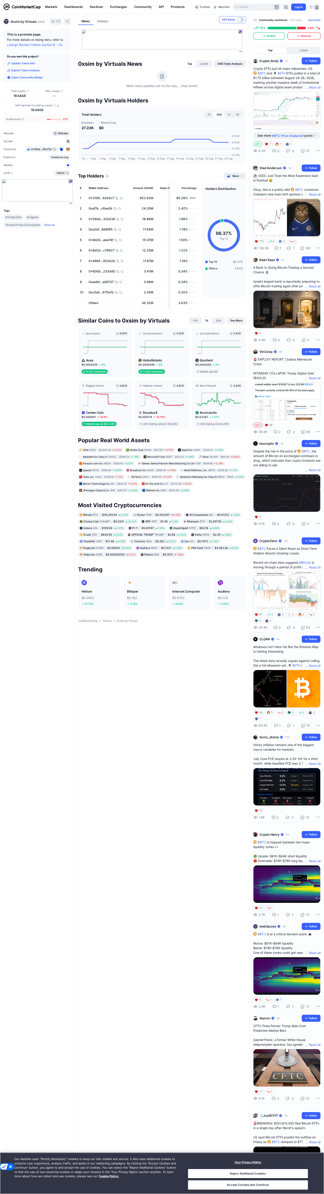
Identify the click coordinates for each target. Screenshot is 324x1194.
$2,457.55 (210, 521)
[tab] (190, 64)
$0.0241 (109, 521)
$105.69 (103, 528)
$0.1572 (164, 554)
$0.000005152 (109, 554)
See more (314, 20)
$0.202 (155, 541)
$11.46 (104, 541)
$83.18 (196, 528)
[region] (119, 7)
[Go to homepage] (22, 7)
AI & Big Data (13, 217)
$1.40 (161, 521)
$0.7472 (201, 541)
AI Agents (32, 217)
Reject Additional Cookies (248, 1173)
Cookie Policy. (109, 1176)
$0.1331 (161, 548)
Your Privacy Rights (248, 1162)
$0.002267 (159, 514)
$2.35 (213, 534)
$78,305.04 (105, 514)
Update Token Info (23, 63)
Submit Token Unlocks (25, 70)
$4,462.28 (214, 548)
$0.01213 (214, 514)
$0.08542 (107, 548)
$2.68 (158, 534)
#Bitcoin (305, 562)
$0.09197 (148, 528)
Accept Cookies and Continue (248, 1184)
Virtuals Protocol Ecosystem (22, 225)
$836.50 (103, 534)
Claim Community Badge (27, 77)
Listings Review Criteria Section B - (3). (35, 45)
